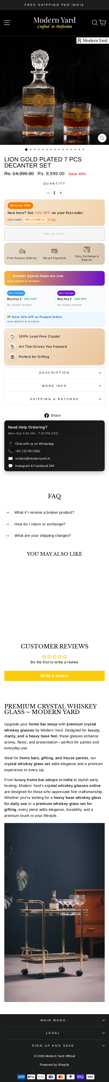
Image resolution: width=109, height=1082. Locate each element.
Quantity (54, 183)
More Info (54, 385)
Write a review (54, 676)
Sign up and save (53, 1045)
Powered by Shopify (54, 1064)
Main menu (53, 1020)
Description (54, 372)
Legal (53, 1032)
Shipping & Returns (54, 399)
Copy (52, 219)
